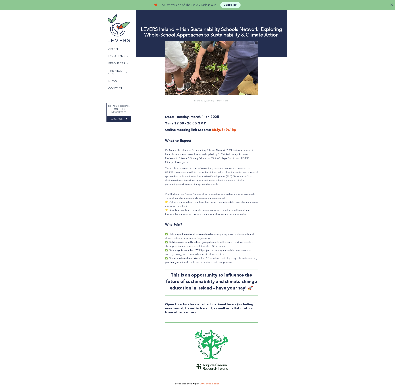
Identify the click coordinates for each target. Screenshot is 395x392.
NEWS (112, 81)
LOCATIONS (116, 56)
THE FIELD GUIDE (115, 72)
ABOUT (113, 49)
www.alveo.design (210, 383)
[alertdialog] (197, 5)
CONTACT (115, 88)
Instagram (115, 97)
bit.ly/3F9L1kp (224, 130)
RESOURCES (116, 63)
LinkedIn (120, 97)
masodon (110, 97)
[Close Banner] (391, 5)
